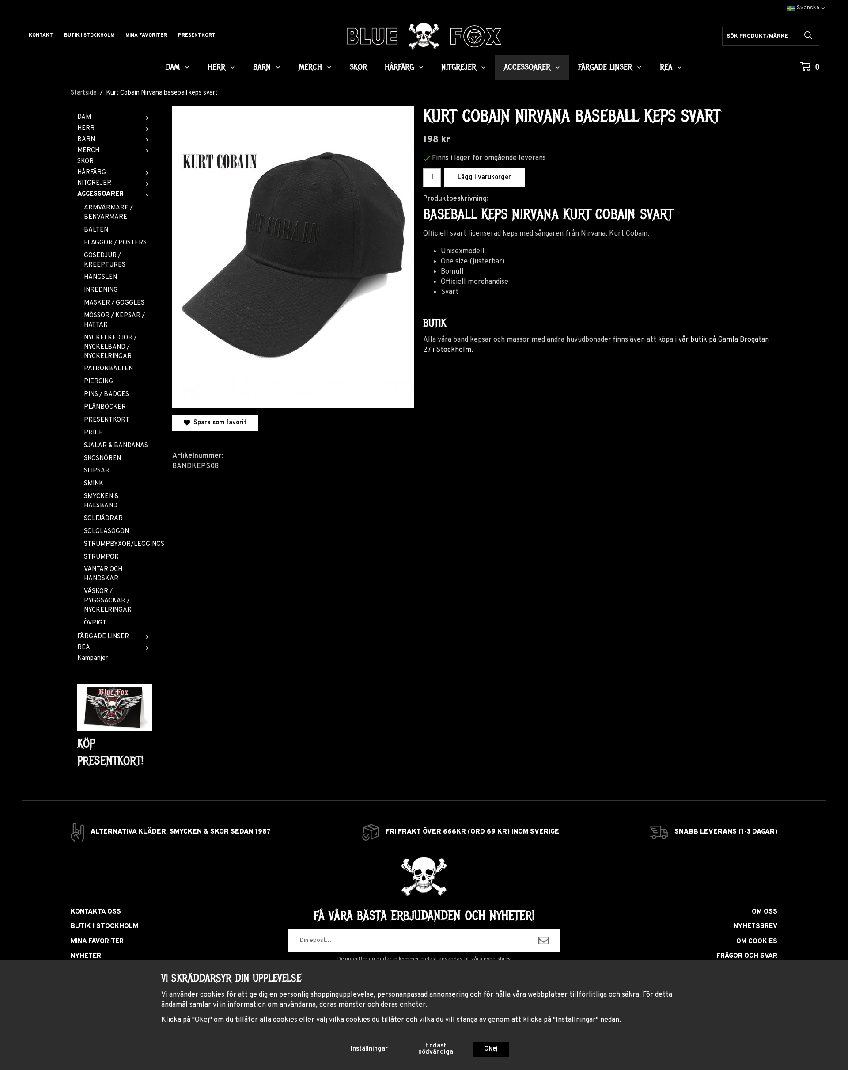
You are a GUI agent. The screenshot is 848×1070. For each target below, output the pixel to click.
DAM (173, 67)
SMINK (93, 484)
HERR (216, 67)
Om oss (764, 912)
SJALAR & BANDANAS (116, 446)
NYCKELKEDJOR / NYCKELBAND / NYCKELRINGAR (110, 347)
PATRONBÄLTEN (108, 369)
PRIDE (93, 433)
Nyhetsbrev (755, 926)
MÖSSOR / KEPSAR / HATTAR (114, 320)
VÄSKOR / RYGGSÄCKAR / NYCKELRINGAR (108, 600)
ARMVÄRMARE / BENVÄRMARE (108, 212)
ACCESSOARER (527, 67)
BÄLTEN (96, 230)
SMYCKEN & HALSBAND (101, 501)
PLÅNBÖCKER (105, 407)
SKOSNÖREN (102, 458)
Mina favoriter (146, 35)
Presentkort (197, 35)
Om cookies (756, 941)
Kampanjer (92, 658)
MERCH (310, 67)
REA (666, 67)
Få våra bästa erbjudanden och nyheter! (424, 915)
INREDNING (101, 290)
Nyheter (86, 956)
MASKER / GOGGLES (114, 303)
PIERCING (98, 381)
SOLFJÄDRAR (103, 518)
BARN (262, 67)
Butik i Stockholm (89, 35)
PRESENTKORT (106, 420)
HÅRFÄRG (399, 67)
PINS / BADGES (106, 394)
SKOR (358, 67)
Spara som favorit (218, 423)
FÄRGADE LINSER (605, 67)
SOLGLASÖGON (106, 531)
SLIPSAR (97, 471)
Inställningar (369, 1049)
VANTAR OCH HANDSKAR (103, 574)
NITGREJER (458, 67)
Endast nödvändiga (435, 1049)
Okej (491, 1049)
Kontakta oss (96, 912)
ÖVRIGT (95, 623)
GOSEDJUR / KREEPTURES (104, 260)
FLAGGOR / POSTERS (115, 243)
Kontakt (41, 35)
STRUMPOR (101, 557)
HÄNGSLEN (100, 277)
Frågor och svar (746, 956)
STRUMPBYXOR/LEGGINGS (118, 544)
